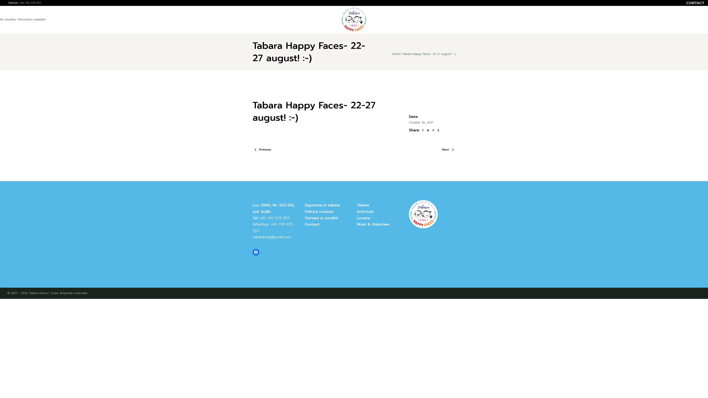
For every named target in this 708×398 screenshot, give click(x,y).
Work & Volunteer (373, 224)
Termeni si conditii (321, 218)
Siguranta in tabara (322, 205)
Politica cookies (319, 211)
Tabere (363, 205)
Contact (312, 224)
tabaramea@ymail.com (272, 237)
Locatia (363, 218)
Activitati (365, 211)
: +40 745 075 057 (24, 3)
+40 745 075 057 (274, 218)
